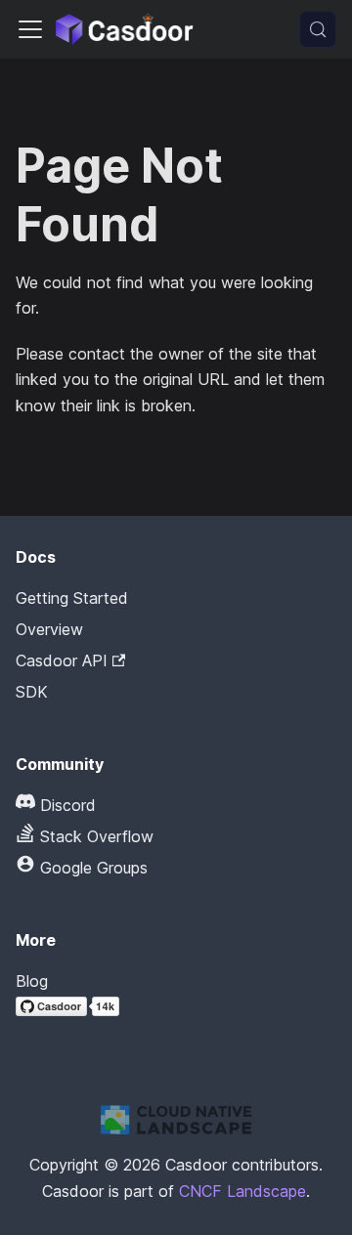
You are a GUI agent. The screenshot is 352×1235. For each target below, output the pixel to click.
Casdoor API (62, 660)
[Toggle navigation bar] (30, 29)
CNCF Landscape (242, 1191)
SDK (32, 692)
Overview (49, 629)
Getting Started (72, 598)
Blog (32, 981)
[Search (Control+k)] (317, 29)
